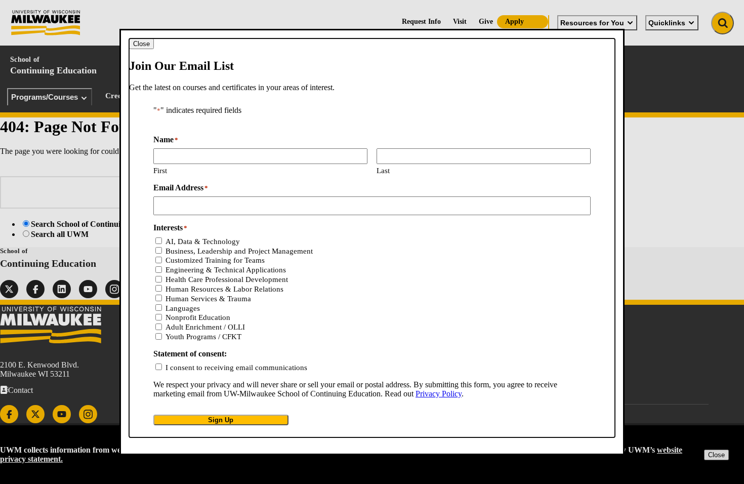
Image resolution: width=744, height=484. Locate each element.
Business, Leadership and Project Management (239, 251)
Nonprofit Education (198, 317)
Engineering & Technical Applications (226, 270)
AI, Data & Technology (203, 241)
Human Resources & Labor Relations (224, 289)
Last (383, 171)
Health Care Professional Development (227, 279)
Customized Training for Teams (215, 260)
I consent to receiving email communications (236, 368)
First (160, 171)
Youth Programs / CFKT (203, 337)
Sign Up (220, 420)
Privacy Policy (439, 393)
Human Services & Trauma (208, 299)
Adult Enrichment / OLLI (205, 327)
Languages (183, 308)
